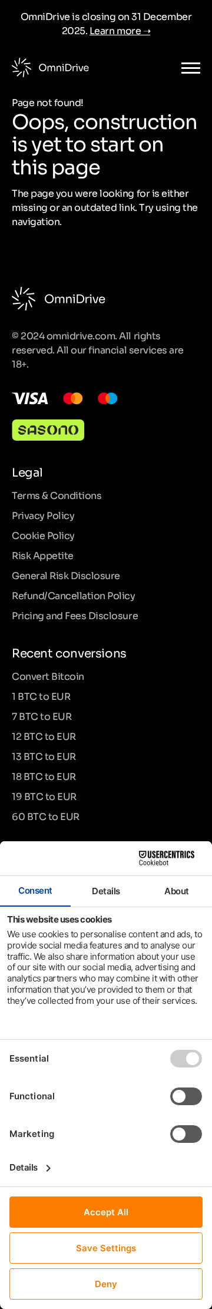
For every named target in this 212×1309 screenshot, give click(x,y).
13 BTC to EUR (44, 756)
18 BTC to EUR (44, 776)
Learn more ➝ (120, 30)
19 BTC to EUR (44, 796)
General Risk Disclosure (66, 575)
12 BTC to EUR (44, 736)
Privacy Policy (43, 515)
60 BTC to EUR (46, 816)
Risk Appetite (43, 555)
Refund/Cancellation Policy (73, 595)
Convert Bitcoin (48, 676)
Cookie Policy (43, 535)
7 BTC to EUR (41, 716)
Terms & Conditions (56, 495)
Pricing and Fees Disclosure (75, 615)
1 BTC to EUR (41, 696)
